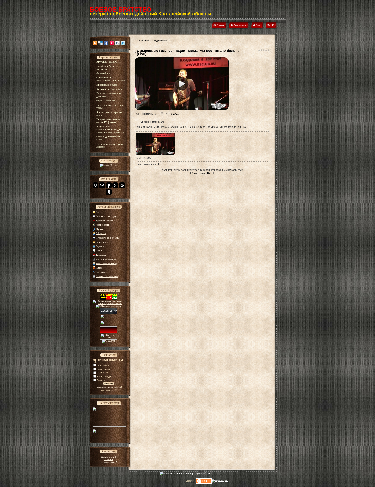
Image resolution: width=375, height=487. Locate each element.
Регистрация (198, 173)
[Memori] (112, 43)
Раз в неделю (103, 369)
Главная (139, 40)
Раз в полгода (104, 376)
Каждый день (103, 365)
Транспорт (101, 255)
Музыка (100, 229)
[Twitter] (123, 43)
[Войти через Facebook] (109, 185)
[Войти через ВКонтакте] (102, 185)
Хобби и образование (106, 263)
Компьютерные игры (106, 216)
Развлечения (102, 242)
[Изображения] (155, 144)
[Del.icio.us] (100, 43)
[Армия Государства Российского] (109, 317)
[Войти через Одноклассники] (109, 192)
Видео (148, 40)
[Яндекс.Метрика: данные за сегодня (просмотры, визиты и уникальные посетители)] (220, 481)
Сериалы (100, 246)
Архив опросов (114, 387)
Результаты (101, 387)
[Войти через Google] (122, 185)
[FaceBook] (106, 43)
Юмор (99, 267)
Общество (101, 233)
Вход (210, 173)
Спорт (99, 250)
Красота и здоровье (105, 220)
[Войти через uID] (95, 185)
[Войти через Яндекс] (115, 185)
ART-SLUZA (172, 114)
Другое (99, 212)
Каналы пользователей (107, 276)
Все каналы (101, 272)
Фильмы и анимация (106, 259)
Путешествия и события (108, 237)
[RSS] (95, 43)
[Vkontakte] (117, 43)
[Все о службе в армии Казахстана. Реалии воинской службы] (109, 303)
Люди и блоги (102, 225)
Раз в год (101, 380)
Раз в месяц (103, 373)
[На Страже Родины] (109, 324)
